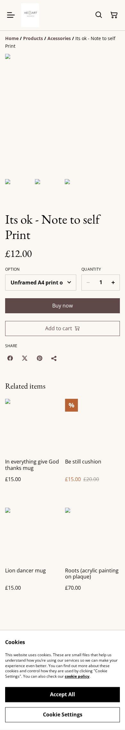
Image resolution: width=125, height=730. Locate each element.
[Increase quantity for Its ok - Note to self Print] (113, 283)
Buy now (62, 305)
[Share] (54, 358)
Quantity (91, 269)
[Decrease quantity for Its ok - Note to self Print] (88, 283)
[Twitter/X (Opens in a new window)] (24, 358)
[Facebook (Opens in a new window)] (10, 358)
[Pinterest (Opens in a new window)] (39, 358)
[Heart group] (30, 15)
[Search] (98, 15)
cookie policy (77, 676)
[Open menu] (11, 15)
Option (12, 269)
